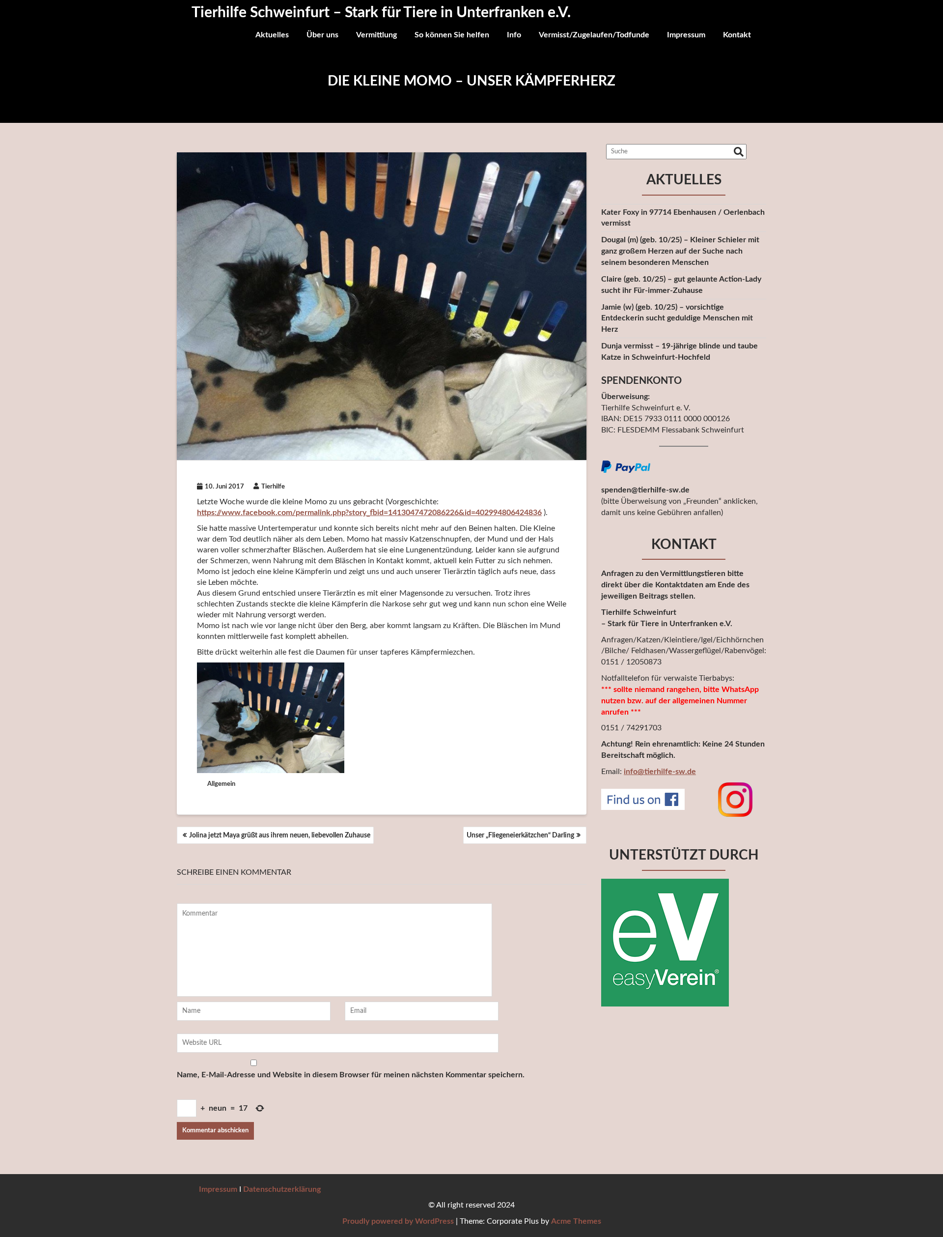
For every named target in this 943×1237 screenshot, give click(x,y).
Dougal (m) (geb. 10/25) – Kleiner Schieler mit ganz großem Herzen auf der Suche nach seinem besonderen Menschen (680, 251)
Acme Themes (576, 1221)
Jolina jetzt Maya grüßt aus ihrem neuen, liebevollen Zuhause (279, 835)
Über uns (322, 35)
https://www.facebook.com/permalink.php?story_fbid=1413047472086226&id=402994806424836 (369, 513)
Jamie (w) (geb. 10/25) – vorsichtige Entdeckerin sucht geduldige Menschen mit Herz (677, 318)
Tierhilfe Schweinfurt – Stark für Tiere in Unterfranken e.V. (381, 12)
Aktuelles (272, 35)
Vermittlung (376, 35)
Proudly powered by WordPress (398, 1221)
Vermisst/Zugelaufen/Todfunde (594, 35)
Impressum (686, 35)
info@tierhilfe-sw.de (660, 772)
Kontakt (737, 35)
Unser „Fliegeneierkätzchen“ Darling (520, 835)
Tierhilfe (273, 487)
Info (514, 35)
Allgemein (221, 784)
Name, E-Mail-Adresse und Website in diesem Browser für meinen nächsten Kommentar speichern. (351, 1075)
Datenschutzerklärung (282, 1189)
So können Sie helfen (452, 35)
